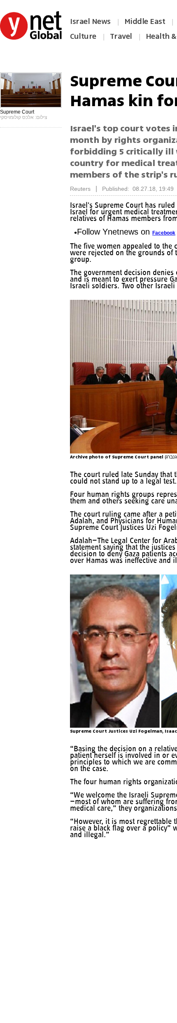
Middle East (144, 21)
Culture (83, 36)
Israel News (90, 21)
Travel (121, 36)
